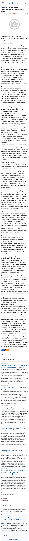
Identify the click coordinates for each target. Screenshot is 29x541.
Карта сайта (19, 519)
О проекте (4, 517)
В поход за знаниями (6, 502)
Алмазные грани (21, 509)
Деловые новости (14, 13)
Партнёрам (22, 517)
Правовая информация (7, 519)
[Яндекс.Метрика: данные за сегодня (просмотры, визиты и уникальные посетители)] (13, 540)
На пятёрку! (4, 498)
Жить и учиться (4, 511)
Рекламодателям (12, 517)
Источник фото (4, 33)
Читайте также (6, 354)
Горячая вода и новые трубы (15, 511)
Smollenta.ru (4, 523)
